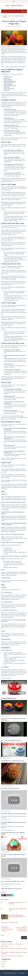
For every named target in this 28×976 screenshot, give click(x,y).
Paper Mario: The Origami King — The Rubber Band (12, 944)
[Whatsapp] (12, 895)
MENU (24, 11)
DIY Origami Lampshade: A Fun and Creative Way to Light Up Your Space (21, 928)
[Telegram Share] (10, 895)
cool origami (3, 961)
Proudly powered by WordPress (9, 973)
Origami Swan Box (5, 946)
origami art (3, 966)
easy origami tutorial (14, 5)
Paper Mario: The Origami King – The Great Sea (17, 903)
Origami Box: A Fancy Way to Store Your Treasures (12, 956)
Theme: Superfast (21, 973)
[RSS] (14, 1)
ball (14, 922)
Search (2, 935)
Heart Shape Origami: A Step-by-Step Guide (17, 909)
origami (6, 922)
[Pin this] (7, 895)
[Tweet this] (5, 895)
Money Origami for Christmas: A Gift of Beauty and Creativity (7, 928)
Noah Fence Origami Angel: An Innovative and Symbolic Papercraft (17, 915)
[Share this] (2, 895)
